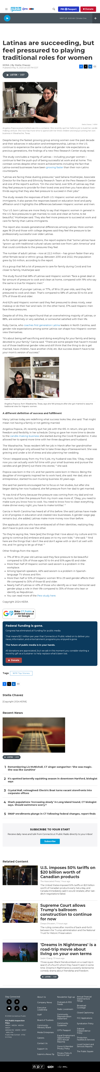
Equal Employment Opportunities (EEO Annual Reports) (66, 1039)
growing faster (54, 167)
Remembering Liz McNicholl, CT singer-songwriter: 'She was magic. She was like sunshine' (50, 768)
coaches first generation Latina (42, 325)
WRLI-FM (9, 1032)
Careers (40, 1038)
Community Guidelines (62, 1024)
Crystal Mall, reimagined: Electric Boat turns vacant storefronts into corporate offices (50, 792)
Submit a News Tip (45, 1054)
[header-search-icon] (53, 9)
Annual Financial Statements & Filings (84, 999)
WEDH (7, 1025)
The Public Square (85, 1052)
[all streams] (96, 18)
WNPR (17, 1030)
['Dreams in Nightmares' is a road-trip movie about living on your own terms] (20, 952)
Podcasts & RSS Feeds (64, 1003)
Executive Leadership (42, 1009)
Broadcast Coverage (81, 1007)
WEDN (14, 1025)
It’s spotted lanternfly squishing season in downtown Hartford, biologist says (52, 780)
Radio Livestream (65, 1009)
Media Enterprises (45, 1033)
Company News (44, 1003)
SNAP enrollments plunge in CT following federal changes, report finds (52, 813)
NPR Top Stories (21, 673)
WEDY (7, 1028)
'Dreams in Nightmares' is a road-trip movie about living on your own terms (68, 949)
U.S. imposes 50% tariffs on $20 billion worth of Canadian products (67, 872)
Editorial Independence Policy (83, 1031)
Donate (89, 9)
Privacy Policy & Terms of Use (64, 1054)
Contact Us (42, 1043)
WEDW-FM (9, 1030)
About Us (41, 997)
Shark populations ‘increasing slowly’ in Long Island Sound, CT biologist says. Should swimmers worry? (52, 803)
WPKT (23, 1030)
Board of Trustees (45, 1020)
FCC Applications (84, 1018)
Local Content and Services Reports (85, 1045)
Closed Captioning (85, 1013)
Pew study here (46, 595)
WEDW (21, 1025)
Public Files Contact (12, 1035)
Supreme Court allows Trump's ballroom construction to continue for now (66, 912)
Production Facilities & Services (86, 1039)
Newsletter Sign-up (66, 997)
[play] (7, 18)
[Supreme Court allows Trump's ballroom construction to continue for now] (20, 913)
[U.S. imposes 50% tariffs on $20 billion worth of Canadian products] (20, 875)
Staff (39, 1015)
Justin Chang (46, 958)
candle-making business (24, 436)
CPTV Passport (64, 1030)
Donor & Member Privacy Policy (65, 1048)
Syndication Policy (85, 1024)
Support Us (42, 1049)
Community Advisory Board (44, 1026)
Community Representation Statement (64, 1017)
